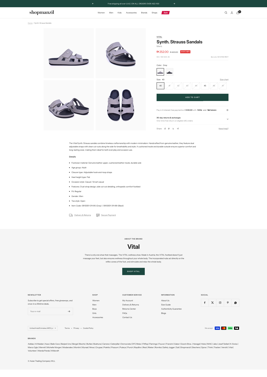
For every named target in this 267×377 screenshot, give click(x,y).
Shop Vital (133, 271)
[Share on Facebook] (165, 129)
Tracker (217, 347)
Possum (114, 347)
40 (160, 85)
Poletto (107, 347)
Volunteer (32, 350)
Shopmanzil (185, 347)
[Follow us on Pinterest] (228, 302)
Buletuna (97, 344)
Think (210, 347)
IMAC (209, 344)
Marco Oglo (33, 347)
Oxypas (99, 347)
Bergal (75, 344)
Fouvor (162, 344)
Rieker (151, 347)
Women (101, 12)
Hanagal (196, 344)
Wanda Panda (44, 350)
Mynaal (85, 347)
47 (223, 85)
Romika (158, 347)
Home (30, 23)
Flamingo (153, 344)
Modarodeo (68, 347)
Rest (145, 347)
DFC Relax (136, 344)
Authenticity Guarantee (171, 309)
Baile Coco (55, 344)
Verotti (225, 347)
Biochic (82, 344)
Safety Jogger (169, 347)
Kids (120, 12)
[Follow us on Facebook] (205, 302)
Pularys (123, 347)
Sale (165, 12)
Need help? (223, 128)
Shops (154, 12)
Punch (130, 347)
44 (196, 85)
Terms (67, 328)
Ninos (91, 347)
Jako (215, 344)
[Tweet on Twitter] (173, 129)
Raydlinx (138, 347)
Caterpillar (115, 344)
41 (169, 85)
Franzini (169, 344)
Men (111, 12)
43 (187, 85)
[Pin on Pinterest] (169, 129)
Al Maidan (39, 344)
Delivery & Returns (82, 215)
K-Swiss (233, 344)
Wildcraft (55, 350)
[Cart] (237, 12)
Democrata (126, 344)
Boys (94, 309)
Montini (77, 347)
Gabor (177, 344)
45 (205, 85)
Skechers (196, 347)
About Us (165, 300)
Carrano (105, 344)
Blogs (163, 313)
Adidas (31, 344)
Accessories (131, 12)
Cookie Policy (88, 328)
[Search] (226, 12)
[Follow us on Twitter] (212, 302)
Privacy (76, 328)
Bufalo (89, 344)
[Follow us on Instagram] (220, 302)
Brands (144, 12)
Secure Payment (108, 215)
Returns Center (129, 309)
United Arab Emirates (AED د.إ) (41, 328)
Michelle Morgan (54, 347)
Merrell (42, 347)
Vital (159, 37)
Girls (94, 313)
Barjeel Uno (66, 344)
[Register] (69, 311)
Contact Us (127, 317)
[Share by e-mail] (178, 129)
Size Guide (166, 304)
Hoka (203, 344)
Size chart (224, 79)
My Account (127, 300)
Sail (177, 347)
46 (214, 85)
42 (178, 85)
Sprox (204, 347)
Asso (47, 344)
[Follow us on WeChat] (235, 302)
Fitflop (145, 344)
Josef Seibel (223, 344)
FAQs (124, 313)
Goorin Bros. (186, 344)
